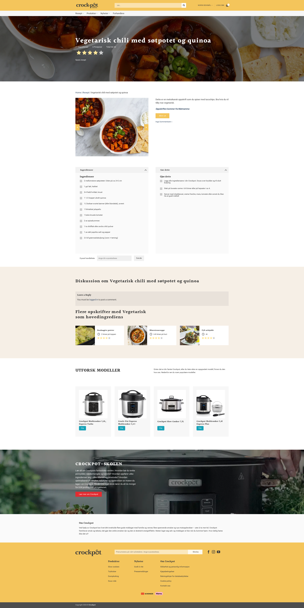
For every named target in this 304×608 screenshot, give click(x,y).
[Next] (232, 405)
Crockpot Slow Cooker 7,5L (170, 421)
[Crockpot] (87, 5)
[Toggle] (145, 169)
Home (78, 92)
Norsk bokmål (204, 5)
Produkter (91, 13)
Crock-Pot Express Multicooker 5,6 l (127, 423)
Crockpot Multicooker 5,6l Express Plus (210, 423)
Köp (82, 428)
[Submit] (184, 5)
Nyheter (104, 13)
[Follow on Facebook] (208, 552)
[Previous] (72, 405)
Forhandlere (118, 13)
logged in (93, 299)
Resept (78, 13)
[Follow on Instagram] (213, 552)
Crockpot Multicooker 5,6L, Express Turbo (92, 423)
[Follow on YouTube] (218, 552)
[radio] (79, 53)
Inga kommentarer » (164, 122)
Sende (139, 258)
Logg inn (220, 5)
